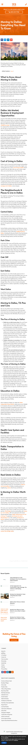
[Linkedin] (7, 672)
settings (16, 740)
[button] (2, 40)
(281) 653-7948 (14, 12)
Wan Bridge (8, 511)
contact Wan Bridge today (7, 531)
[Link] (12, 672)
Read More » (12, 582)
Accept (4, 742)
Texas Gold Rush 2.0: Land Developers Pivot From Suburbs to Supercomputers (18, 579)
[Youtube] (5, 672)
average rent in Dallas (6, 186)
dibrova (18, 561)
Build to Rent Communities (8, 678)
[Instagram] (10, 672)
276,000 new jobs (5, 125)
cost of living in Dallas (18, 167)
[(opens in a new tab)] (5, 580)
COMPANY (3, 648)
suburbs (9, 487)
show (12, 71)
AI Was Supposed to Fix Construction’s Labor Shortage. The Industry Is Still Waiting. (18, 587)
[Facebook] (2, 672)
